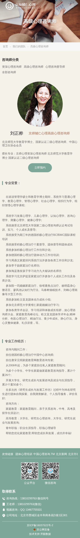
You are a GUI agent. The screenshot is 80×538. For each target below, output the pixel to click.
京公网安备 (43, 529)
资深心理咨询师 (12, 66)
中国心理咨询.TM (44, 454)
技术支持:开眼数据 (40, 534)
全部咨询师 (9, 72)
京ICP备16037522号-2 (40, 525)
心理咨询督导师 (55, 66)
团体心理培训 (23, 454)
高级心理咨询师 (39, 46)
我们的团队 (19, 46)
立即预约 (40, 167)
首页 (5, 46)
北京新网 (61, 454)
